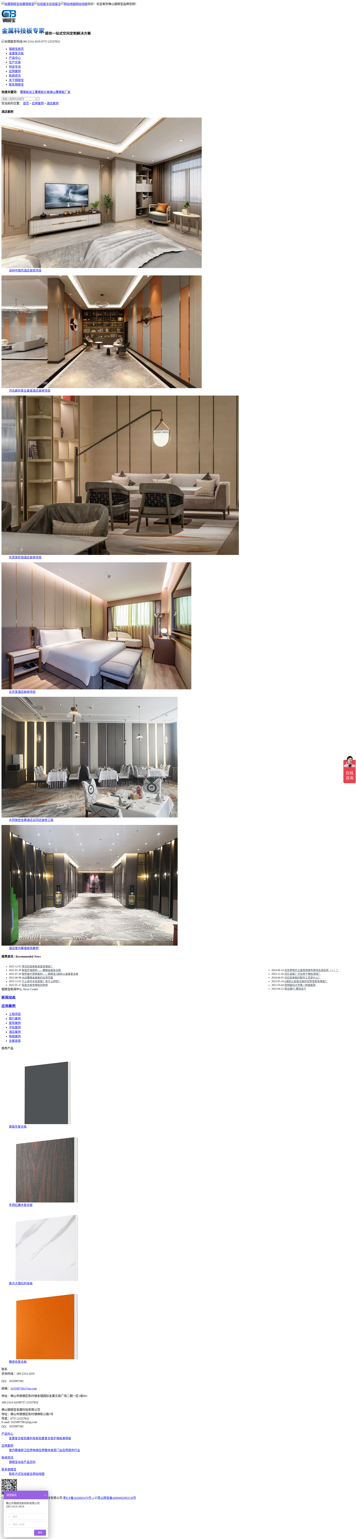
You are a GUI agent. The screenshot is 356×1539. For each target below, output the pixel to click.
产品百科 (30, 1462)
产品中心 (15, 57)
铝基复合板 (46, 1438)
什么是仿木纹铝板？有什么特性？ (41, 981)
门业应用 (62, 1450)
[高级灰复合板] (47, 1123)
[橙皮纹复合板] (47, 1358)
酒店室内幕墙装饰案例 (24, 948)
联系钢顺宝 (16, 84)
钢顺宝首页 (16, 49)
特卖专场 (15, 66)
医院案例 (15, 1023)
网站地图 (82, 4)
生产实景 (15, 62)
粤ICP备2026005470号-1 (78, 1497)
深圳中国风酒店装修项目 (25, 270)
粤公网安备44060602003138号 (117, 1497)
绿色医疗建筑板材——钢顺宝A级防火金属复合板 (50, 974)
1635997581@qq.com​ (23, 1388)
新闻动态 (8, 997)
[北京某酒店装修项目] (96, 688)
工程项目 (15, 1014)
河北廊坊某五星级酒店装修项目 (29, 390)
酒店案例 (53, 103)
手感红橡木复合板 (21, 1205)
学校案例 (15, 1027)
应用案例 (15, 71)
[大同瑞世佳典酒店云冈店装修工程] (89, 816)
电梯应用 (38, 1450)
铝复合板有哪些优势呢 (35, 985)
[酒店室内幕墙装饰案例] (89, 944)
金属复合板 (16, 53)
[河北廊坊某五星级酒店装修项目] (101, 387)
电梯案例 (15, 1036)
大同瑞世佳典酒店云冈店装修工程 (31, 820)
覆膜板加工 (27, 92)
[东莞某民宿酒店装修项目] (120, 553)
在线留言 (55, 4)
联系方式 (15, 1473)
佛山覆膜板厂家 (60, 92)
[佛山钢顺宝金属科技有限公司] (8, 21)
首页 (26, 103)
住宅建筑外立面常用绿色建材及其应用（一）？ (311, 970)
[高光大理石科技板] (47, 1279)
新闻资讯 (15, 75)
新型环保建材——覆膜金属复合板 (41, 970)
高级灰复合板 (18, 1126)
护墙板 (57, 1438)
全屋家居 (15, 1040)
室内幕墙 (15, 1450)
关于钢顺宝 (16, 80)
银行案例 (15, 1018)
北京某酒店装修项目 (22, 691)
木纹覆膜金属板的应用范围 (37, 977)
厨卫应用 (27, 1450)
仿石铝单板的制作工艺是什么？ (302, 977)
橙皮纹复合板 (18, 1361)
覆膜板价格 (42, 92)
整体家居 (50, 1450)
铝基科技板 (31, 1438)
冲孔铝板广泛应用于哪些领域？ (302, 974)
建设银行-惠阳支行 (295, 988)
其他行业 (74, 1450)
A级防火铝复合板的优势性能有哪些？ (306, 981)
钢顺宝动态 (16, 1462)
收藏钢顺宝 (26, 4)
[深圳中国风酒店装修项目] (101, 267)
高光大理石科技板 (21, 1283)
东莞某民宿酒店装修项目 (25, 557)
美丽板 (66, 1438)
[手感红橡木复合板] (47, 1201)
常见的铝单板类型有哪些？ (37, 966)
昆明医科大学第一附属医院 (300, 985)
